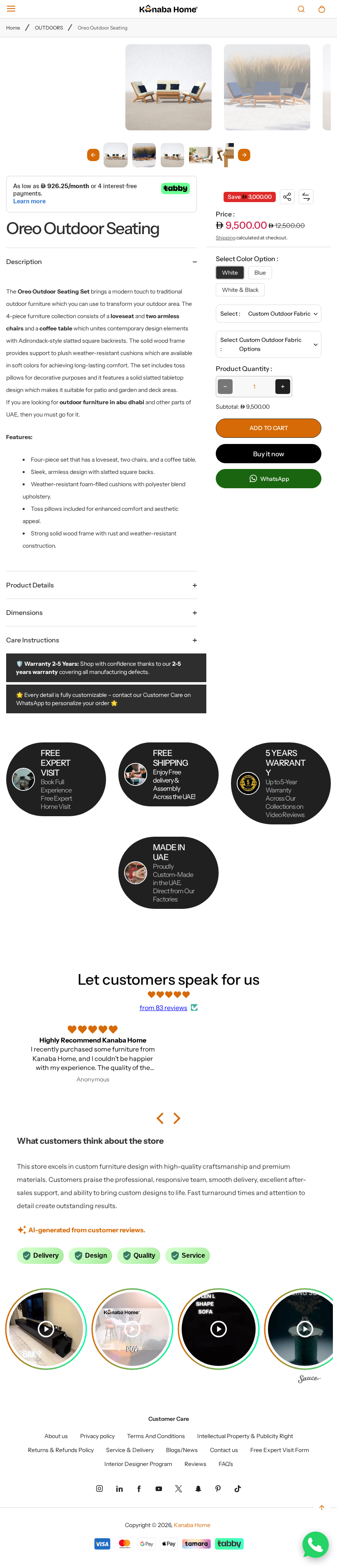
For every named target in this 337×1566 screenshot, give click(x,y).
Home (13, 28)
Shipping (225, 237)
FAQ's (226, 1464)
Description (24, 261)
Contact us (224, 1450)
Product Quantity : (244, 368)
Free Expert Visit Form (279, 1450)
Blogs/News (182, 1450)
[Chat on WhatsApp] (315, 1545)
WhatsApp (274, 479)
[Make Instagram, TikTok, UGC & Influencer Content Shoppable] (309, 1380)
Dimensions (24, 612)
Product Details (30, 585)
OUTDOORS (49, 28)
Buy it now (268, 454)
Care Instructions (32, 640)
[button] (116, 155)
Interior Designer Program (138, 1464)
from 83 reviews (163, 1008)
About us (56, 1436)
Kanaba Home (192, 1525)
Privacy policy (97, 1436)
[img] (168, 994)
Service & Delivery (130, 1450)
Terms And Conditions (156, 1436)
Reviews (195, 1464)
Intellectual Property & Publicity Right (245, 1436)
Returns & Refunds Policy (61, 1450)
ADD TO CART (268, 428)
